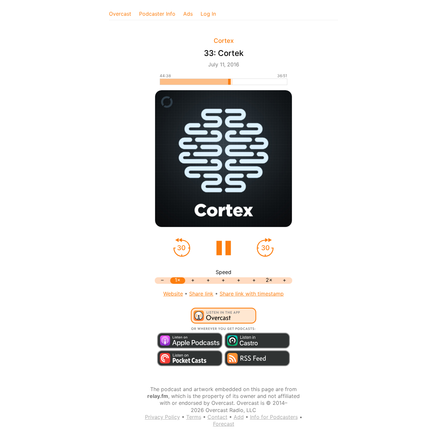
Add (239, 417)
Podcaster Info (157, 13)
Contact (217, 417)
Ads (188, 13)
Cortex (224, 40)
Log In (208, 13)
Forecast (223, 424)
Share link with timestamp (252, 293)
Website (173, 293)
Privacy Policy (162, 417)
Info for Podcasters (274, 417)
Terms (193, 417)
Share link (201, 293)
